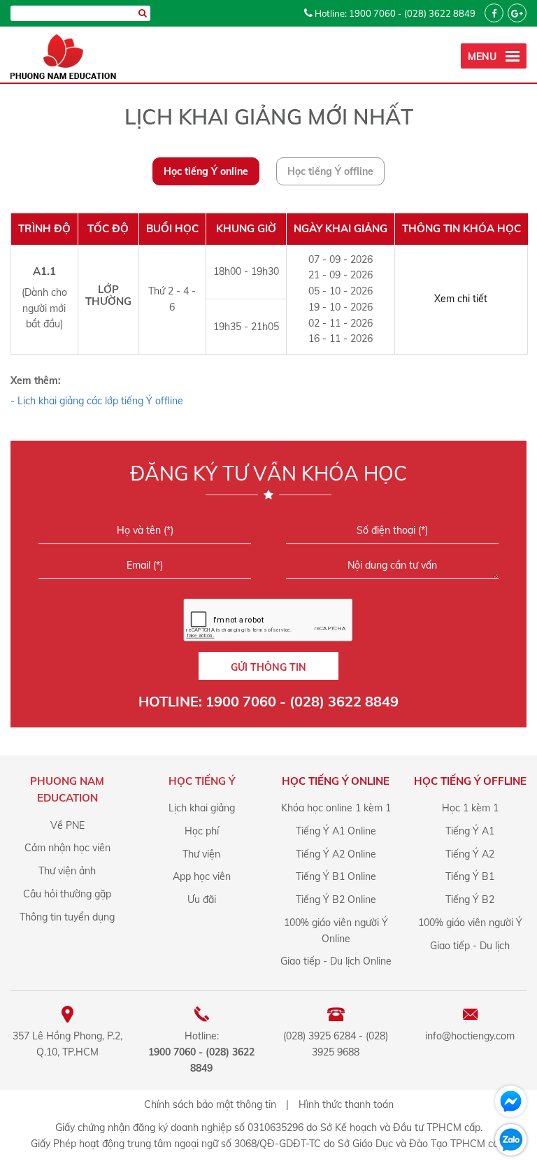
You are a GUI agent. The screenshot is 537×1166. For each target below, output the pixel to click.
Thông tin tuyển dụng (67, 917)
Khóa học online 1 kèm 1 (336, 808)
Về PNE (67, 825)
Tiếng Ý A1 (469, 831)
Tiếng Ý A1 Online (336, 831)
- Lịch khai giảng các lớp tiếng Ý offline (96, 400)
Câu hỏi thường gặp (67, 894)
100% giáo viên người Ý (470, 922)
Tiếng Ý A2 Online (336, 854)
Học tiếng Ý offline (330, 171)
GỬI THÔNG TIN (268, 667)
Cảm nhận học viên (67, 847)
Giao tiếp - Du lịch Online (336, 961)
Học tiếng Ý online (206, 171)
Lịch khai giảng (202, 808)
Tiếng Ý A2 (469, 854)
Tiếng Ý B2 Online (336, 899)
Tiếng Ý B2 (469, 899)
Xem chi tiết (460, 298)
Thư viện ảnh (67, 871)
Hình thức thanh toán (346, 1104)
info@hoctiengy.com (470, 1036)
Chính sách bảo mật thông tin (210, 1104)
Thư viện (201, 854)
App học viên (202, 876)
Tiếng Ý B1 (469, 876)
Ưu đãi (201, 899)
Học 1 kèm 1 (470, 808)
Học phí (202, 831)
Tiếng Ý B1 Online (336, 876)
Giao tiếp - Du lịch (470, 945)
